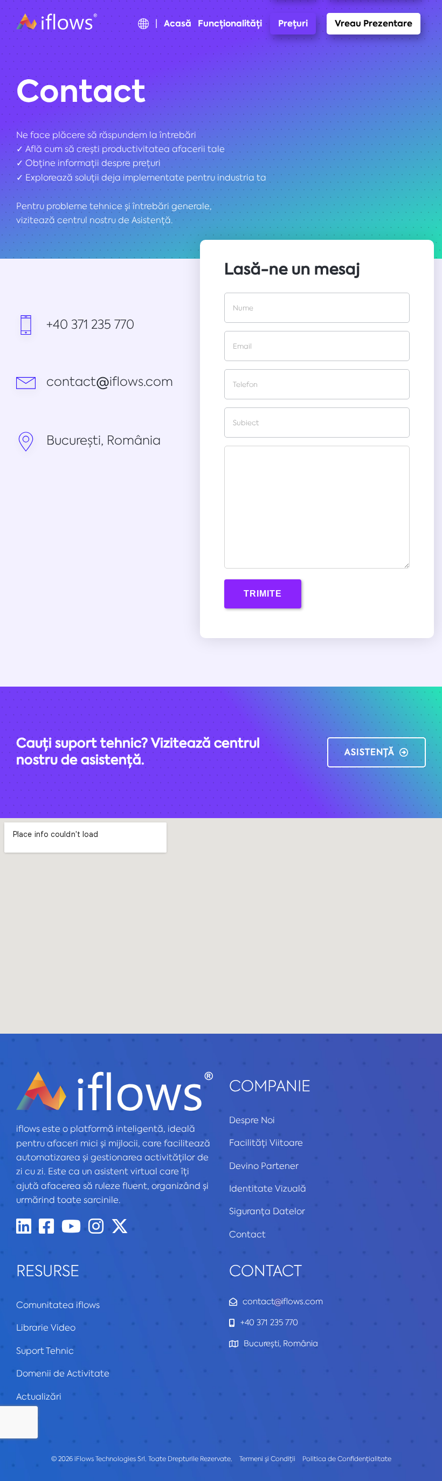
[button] (376, 752)
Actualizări (38, 1396)
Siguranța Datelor (267, 1211)
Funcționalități (230, 23)
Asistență (151, 219)
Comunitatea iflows (58, 1304)
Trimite (263, 593)
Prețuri (293, 23)
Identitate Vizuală (267, 1188)
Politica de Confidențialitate (346, 1459)
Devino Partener (264, 1165)
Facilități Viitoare (266, 1142)
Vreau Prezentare (373, 23)
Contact (247, 1234)
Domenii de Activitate (62, 1373)
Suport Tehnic (45, 1350)
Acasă (177, 23)
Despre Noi (252, 1120)
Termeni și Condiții (267, 1459)
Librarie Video (45, 1327)
